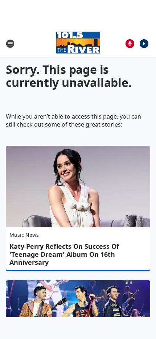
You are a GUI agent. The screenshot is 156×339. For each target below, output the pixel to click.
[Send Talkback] (130, 43)
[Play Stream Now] (144, 43)
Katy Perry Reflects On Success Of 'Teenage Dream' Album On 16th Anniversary (64, 254)
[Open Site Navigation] (10, 43)
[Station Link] (78, 43)
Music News (24, 234)
